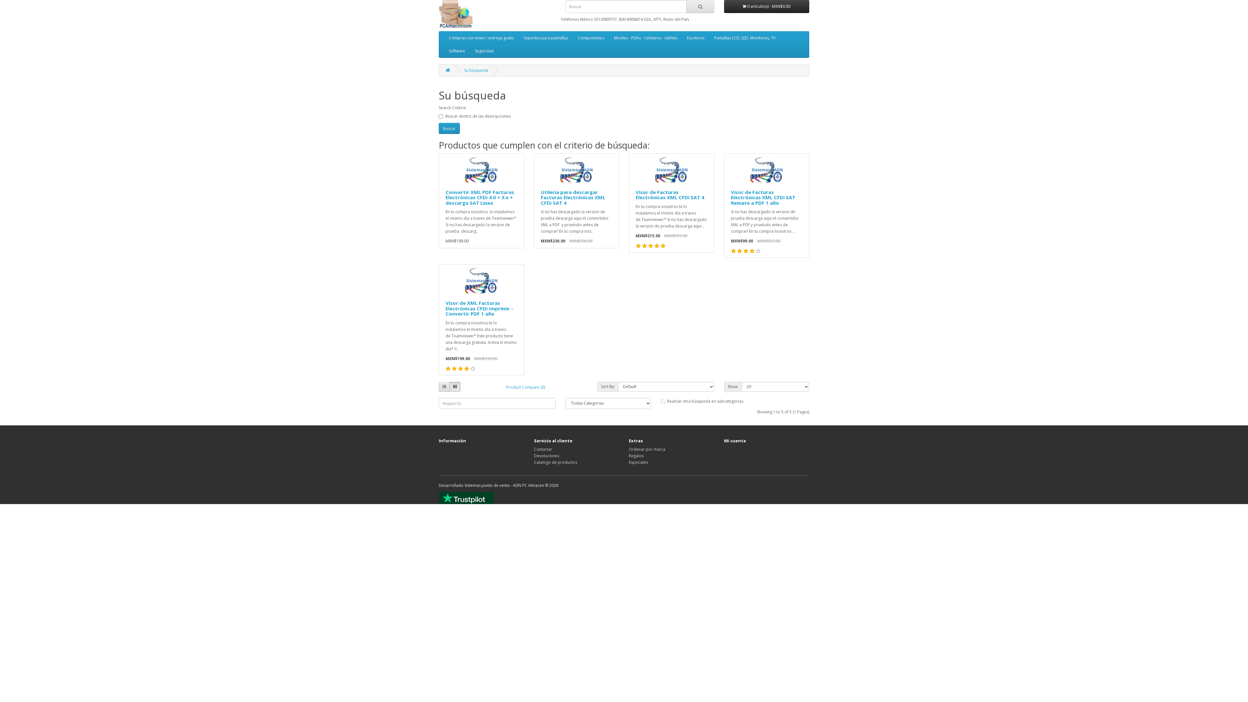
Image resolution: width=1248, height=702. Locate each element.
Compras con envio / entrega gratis (481, 38)
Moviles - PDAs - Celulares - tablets (645, 38)
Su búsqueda (476, 70)
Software (457, 51)
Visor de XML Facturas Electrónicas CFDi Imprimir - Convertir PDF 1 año (479, 308)
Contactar (543, 449)
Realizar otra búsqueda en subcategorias (705, 401)
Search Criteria (452, 107)
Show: (733, 386)
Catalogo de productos (555, 462)
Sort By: (608, 386)
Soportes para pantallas (546, 38)
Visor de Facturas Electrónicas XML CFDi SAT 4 (670, 195)
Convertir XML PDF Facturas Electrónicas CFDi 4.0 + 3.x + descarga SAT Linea (480, 197)
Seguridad (484, 51)
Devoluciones (546, 456)
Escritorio (696, 38)
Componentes (591, 38)
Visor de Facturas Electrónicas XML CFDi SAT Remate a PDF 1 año (763, 197)
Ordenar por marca (647, 449)
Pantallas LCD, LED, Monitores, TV (744, 38)
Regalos (636, 456)
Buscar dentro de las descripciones (478, 116)
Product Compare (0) (525, 387)
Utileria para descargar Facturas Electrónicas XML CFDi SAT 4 (573, 197)
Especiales (638, 462)
